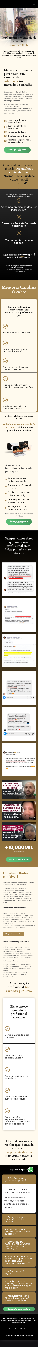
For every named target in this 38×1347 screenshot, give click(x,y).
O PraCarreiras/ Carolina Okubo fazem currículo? (17, 1232)
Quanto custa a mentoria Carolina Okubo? (15, 1219)
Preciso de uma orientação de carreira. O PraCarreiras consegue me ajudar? (19, 1284)
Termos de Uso (10, 1335)
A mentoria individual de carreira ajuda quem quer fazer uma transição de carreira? (18, 1260)
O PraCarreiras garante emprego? (15, 1179)
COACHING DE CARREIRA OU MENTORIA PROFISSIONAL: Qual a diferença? (17, 1245)
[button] (34, 3)
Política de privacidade (25, 1335)
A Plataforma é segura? (14, 1272)
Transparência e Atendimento (19, 1329)
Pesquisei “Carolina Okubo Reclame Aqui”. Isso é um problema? (17, 1298)
